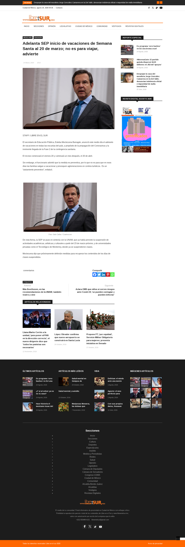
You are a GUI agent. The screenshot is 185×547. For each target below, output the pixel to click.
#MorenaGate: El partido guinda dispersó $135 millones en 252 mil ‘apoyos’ (149, 62)
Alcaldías (92, 487)
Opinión (52, 26)
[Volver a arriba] (178, 538)
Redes (93, 457)
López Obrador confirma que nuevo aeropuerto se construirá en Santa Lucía (67, 337)
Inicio (26, 26)
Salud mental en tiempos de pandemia (79, 381)
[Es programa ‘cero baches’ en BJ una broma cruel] (128, 50)
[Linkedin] (103, 274)
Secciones (39, 26)
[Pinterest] (108, 274)
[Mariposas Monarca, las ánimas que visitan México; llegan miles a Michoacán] (64, 407)
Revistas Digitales (134, 26)
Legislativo (65, 26)
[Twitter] (99, 274)
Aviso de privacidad (155, 543)
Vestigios (116, 26)
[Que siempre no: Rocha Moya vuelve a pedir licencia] (135, 397)
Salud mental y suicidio (69, 391)
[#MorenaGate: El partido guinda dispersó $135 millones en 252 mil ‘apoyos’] (128, 63)
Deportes (92, 445)
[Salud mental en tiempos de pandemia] (64, 382)
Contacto (59, 8)
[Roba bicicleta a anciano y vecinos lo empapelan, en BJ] (157, 407)
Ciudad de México (83, 26)
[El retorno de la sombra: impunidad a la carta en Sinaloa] (157, 397)
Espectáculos (92, 448)
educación (38, 37)
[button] (158, 2)
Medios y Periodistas (92, 454)
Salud (92, 460)
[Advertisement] (140, 175)
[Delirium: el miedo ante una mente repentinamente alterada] (100, 382)
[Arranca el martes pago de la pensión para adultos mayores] (146, 397)
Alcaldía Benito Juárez (92, 484)
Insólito (92, 451)
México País (27, 37)
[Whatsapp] (112, 274)
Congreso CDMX (92, 475)
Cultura (92, 442)
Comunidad (102, 26)
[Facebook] (94, 274)
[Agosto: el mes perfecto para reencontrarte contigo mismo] (100, 395)
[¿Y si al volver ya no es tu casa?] (28, 395)
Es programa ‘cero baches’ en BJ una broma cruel (44, 381)
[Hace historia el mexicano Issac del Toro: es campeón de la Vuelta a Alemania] (28, 407)
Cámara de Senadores (92, 472)
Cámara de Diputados (92, 469)
